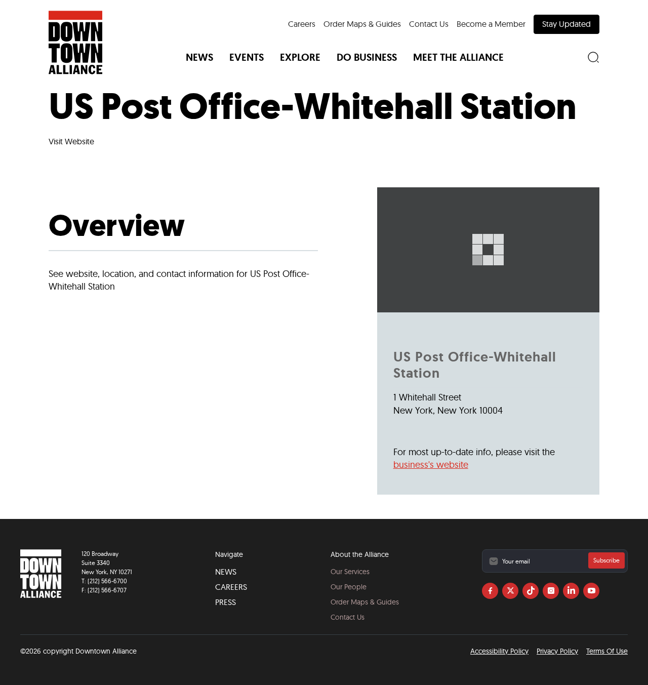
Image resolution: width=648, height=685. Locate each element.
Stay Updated (566, 24)
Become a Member (491, 24)
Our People (349, 586)
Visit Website (71, 141)
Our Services (350, 571)
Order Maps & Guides (362, 24)
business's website (430, 464)
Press (225, 602)
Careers (301, 24)
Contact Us (429, 24)
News (225, 572)
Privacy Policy (557, 651)
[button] (199, 57)
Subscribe (606, 560)
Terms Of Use (607, 651)
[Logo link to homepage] (75, 42)
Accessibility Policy (499, 651)
